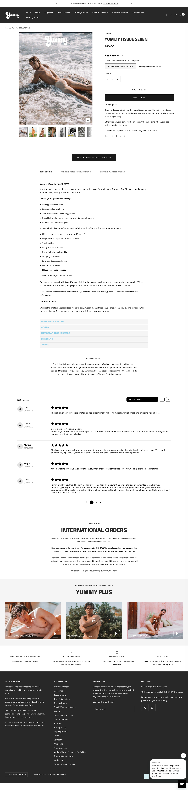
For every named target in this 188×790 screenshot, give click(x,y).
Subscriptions (60, 695)
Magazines (48, 12)
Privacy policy (60, 727)
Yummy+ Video (81, 12)
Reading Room (32, 17)
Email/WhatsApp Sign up (65, 707)
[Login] (176, 15)
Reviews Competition (63, 756)
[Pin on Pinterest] (116, 136)
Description (46, 172)
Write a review (135, 399)
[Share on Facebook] (112, 136)
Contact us (58, 740)
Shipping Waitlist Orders (112, 172)
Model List (58, 760)
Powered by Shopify (58, 774)
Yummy (108, 33)
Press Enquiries (60, 748)
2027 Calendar (63, 12)
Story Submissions (62, 699)
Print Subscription (120, 12)
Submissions (138, 12)
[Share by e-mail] (124, 136)
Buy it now (139, 98)
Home (7, 28)
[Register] (131, 709)
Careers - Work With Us (64, 764)
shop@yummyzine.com (106, 571)
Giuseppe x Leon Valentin (150, 66)
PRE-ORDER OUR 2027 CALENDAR (94, 157)
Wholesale (58, 744)
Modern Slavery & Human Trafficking (70, 752)
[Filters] (162, 399)
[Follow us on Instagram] (151, 707)
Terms (56, 735)
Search (57, 711)
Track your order (61, 719)
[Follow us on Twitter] (144, 707)
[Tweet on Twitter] (120, 136)
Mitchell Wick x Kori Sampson (120, 66)
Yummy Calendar (61, 687)
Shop (37, 12)
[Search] (171, 15)
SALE (28, 12)
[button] (111, 55)
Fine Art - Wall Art (100, 12)
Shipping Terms (60, 731)
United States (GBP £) (15, 774)
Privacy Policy (107, 702)
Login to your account (63, 715)
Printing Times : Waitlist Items (76, 172)
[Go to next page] (101, 502)
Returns (57, 723)
